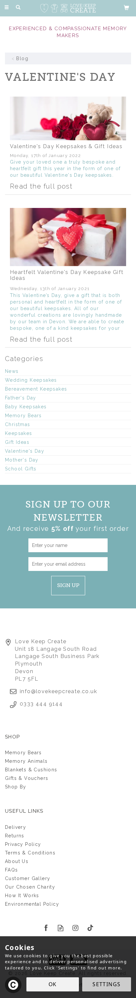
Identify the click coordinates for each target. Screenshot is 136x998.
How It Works (22, 895)
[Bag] (126, 7)
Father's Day (20, 397)
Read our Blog (60, 928)
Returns (14, 835)
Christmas (17, 424)
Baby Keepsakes (26, 406)
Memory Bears (23, 415)
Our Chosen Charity (30, 887)
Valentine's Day (24, 451)
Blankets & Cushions (31, 769)
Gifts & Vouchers (26, 778)
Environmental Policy (32, 904)
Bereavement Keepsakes (36, 389)
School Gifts (21, 468)
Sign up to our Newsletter (68, 516)
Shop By (15, 786)
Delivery (15, 827)
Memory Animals (26, 761)
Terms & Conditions (30, 852)
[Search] (18, 7)
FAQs (11, 870)
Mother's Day (22, 460)
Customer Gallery (27, 878)
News (12, 371)
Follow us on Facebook (46, 928)
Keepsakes (18, 433)
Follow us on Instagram (75, 928)
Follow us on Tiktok (90, 928)
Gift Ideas (17, 442)
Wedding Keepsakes (31, 380)
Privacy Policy (23, 844)
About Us (16, 861)
